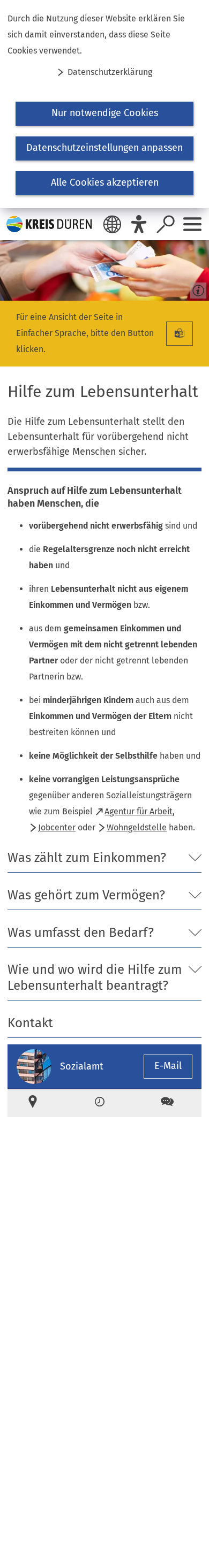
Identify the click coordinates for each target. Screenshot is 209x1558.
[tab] (37, 1103)
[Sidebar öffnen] (192, 224)
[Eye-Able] (138, 224)
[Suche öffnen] (165, 224)
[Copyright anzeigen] (196, 288)
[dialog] (104, 104)
